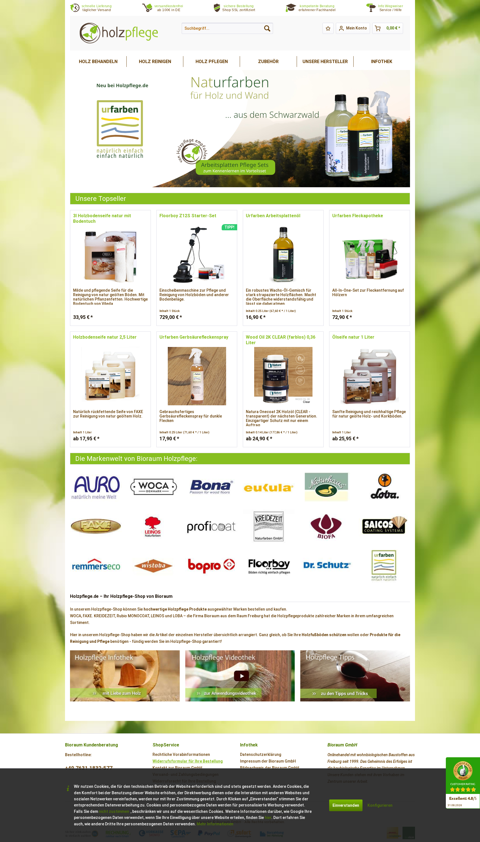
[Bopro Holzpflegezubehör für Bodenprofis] (211, 566)
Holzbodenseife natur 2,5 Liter (105, 337)
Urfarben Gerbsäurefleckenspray (193, 337)
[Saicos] (384, 526)
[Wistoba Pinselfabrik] (153, 566)
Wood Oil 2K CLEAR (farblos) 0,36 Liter (280, 339)
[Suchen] (267, 28)
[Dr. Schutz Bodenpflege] (326, 566)
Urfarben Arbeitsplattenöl (273, 215)
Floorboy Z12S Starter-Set (187, 215)
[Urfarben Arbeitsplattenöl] (283, 255)
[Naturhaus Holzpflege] (326, 487)
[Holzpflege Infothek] (125, 675)
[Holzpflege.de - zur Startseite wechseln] (119, 33)
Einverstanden (345, 805)
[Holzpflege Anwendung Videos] (240, 675)
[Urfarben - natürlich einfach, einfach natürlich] (384, 566)
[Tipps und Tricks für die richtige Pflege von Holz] (355, 675)
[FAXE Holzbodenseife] (240, 128)
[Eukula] (269, 487)
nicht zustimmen (114, 811)
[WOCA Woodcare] (153, 487)
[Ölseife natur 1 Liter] (369, 376)
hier (268, 817)
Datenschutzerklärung (260, 754)
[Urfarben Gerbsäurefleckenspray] (196, 376)
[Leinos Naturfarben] (153, 526)
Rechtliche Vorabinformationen (181, 754)
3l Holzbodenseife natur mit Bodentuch (102, 218)
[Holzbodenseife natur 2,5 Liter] (110, 376)
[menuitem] (394, 8)
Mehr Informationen (215, 824)
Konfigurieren (380, 805)
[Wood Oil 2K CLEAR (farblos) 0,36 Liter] (283, 376)
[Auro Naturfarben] (96, 487)
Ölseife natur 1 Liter (353, 337)
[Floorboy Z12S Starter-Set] (196, 255)
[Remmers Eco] (96, 566)
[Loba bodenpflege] (384, 487)
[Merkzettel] (328, 28)
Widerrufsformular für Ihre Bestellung (187, 761)
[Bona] (211, 487)
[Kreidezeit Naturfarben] (269, 526)
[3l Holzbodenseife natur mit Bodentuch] (110, 255)
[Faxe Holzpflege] (96, 526)
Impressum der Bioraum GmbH (268, 761)
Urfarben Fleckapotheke (357, 215)
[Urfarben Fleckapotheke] (369, 255)
